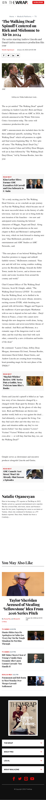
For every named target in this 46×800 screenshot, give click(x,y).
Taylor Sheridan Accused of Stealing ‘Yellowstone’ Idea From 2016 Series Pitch (23, 606)
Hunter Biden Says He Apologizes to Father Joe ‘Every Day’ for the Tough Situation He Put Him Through (13, 638)
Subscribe (38, 2)
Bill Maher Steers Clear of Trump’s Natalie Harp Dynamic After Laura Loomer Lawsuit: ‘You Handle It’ (13, 661)
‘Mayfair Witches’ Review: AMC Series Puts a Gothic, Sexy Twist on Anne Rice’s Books (13, 382)
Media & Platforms (24, 16)
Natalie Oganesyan (8, 50)
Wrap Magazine (11, 769)
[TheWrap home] (18, 2)
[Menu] (4, 2)
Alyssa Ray (7, 619)
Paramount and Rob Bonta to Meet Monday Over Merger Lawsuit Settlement (14, 682)
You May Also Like (17, 562)
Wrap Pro (9, 752)
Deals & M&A (7, 675)
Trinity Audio (24, 97)
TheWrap (8, 743)
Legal (7, 761)
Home (11, 16)
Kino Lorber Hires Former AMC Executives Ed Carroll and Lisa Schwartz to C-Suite (14, 185)
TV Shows (6, 629)
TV (35, 16)
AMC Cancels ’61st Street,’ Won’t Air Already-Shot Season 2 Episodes (13, 475)
